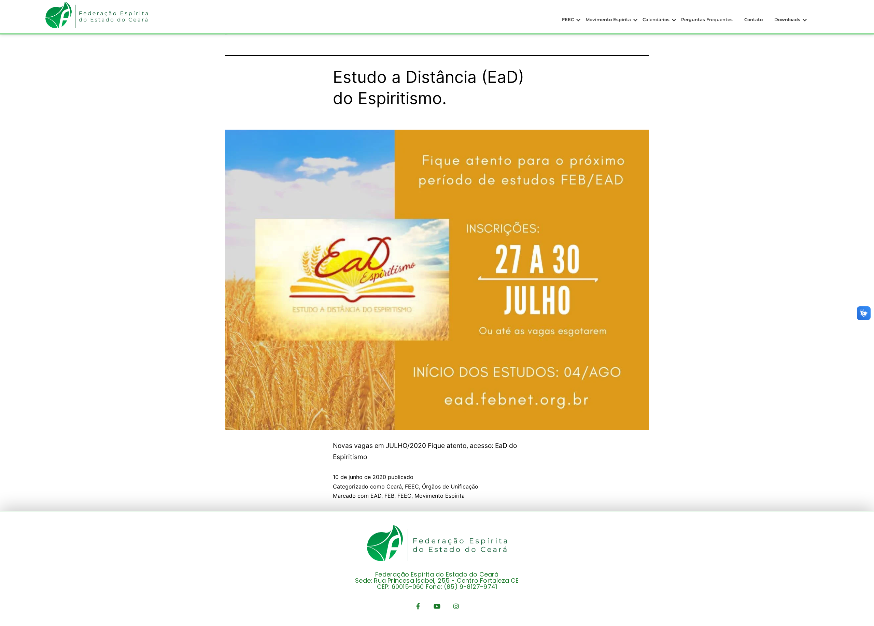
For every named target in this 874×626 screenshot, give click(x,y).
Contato (753, 19)
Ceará (394, 486)
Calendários (656, 19)
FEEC (568, 19)
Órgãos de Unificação (450, 486)
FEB (389, 495)
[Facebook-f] (418, 606)
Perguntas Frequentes (707, 19)
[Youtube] (437, 606)
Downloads (787, 19)
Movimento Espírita (608, 19)
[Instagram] (456, 606)
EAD (375, 495)
